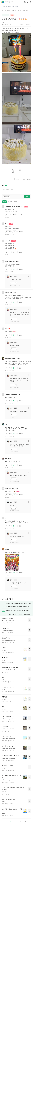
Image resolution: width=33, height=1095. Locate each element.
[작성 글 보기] (30, 2)
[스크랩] (27, 2)
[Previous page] (8, 822)
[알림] (24, 2)
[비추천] (10, 214)
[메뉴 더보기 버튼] (2, 10)
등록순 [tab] (15, 201)
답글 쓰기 (21, 214)
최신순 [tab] (10, 201)
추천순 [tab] (4, 201)
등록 (27, 196)
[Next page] (25, 822)
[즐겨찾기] (12, 599)
